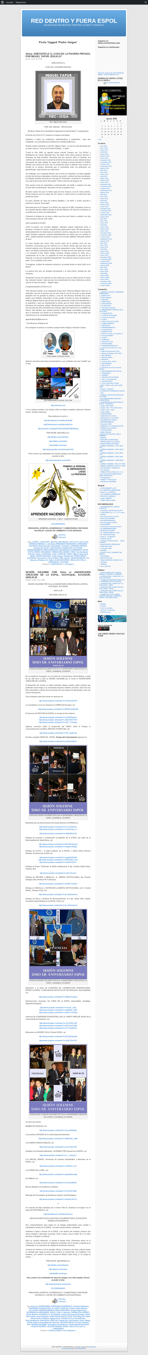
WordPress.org (105, 612)
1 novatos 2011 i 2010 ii (109, 361)
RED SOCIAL (65, 558)
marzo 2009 (105, 275)
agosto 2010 (105, 241)
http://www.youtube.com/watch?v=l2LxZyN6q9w (58, 1130)
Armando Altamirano (81, 1306)
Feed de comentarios (108, 610)
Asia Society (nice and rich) (109, 516)
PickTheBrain (105, 556)
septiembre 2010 (106, 239)
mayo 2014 (104, 150)
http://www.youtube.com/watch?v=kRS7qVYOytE (58, 1026)
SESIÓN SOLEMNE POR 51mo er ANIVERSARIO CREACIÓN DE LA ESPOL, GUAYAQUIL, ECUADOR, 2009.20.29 (58, 575)
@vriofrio (54, 542)
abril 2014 (104, 152)
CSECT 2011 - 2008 (107, 410)
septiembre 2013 (106, 166)
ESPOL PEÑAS (34, 552)
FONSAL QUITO (106, 538)
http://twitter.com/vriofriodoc (58, 437)
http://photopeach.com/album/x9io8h (58, 420)
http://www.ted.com (58, 405)
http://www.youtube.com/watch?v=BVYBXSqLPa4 (58, 844)
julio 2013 (104, 170)
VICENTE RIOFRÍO (61, 560)
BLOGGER (56, 546)
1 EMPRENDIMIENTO (108, 327)
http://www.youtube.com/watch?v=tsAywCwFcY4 (58, 1199)
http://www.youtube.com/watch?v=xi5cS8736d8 (58, 1191)
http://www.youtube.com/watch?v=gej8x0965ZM (58, 858)
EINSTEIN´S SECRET (108, 530)
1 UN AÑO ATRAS (106, 381)
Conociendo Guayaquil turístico (111, 526)
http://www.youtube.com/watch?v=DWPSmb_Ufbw (58, 1139)
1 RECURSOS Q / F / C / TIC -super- (113, 512)
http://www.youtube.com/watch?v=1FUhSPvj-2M (58, 1023)
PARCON (54, 1320)
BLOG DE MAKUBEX (108, 518)
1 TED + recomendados (108, 379)
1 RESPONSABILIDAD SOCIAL (111, 371)
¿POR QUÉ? (45, 542)
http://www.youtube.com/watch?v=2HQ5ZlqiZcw (58, 717)
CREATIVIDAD (56, 548)
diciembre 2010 (106, 233)
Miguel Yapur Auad (80, 554)
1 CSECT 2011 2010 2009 (109, 321)
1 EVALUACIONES (107, 335)
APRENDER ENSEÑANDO (66, 544)
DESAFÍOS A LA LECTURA (110, 418)
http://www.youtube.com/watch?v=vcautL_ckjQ (58, 1008)
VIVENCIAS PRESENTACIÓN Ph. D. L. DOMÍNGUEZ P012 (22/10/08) (112, 580)
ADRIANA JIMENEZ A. (37, 544)
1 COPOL (104, 319)
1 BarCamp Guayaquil (108, 308)
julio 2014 (104, 146)
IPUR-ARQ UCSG (106, 546)
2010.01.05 (74, 542)
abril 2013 (104, 176)
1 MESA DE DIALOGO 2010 (110, 351)
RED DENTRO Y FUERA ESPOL (74, 21)
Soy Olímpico (105, 470)
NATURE (103, 550)
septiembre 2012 (106, 190)
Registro (103, 604)
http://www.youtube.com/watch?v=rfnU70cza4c (58, 873)
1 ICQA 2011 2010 (107, 341)
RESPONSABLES (78, 558)
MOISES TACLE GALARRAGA (73, 1318)
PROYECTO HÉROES (108, 496)
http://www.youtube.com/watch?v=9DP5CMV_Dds (58, 860)
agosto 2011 (105, 217)
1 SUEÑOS (104, 375)
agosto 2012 (105, 192)
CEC (102, 393)
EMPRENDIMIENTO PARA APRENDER (42, 550)
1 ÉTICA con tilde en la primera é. (112, 333)
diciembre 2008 (106, 281)
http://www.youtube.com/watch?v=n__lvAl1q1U (58, 1155)
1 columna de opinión (108, 317)
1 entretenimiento (106, 329)
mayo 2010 (104, 247)
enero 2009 (104, 279)
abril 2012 (104, 200)
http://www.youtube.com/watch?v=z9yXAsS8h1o (58, 741)
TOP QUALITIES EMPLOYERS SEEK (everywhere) (110, 474)
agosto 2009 (105, 265)
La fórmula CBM (106, 548)
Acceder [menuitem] (10, 2)
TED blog (104, 562)
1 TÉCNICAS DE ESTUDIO (110, 377)
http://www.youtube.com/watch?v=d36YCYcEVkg (58, 1013)
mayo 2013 (104, 174)
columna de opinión (41, 548)
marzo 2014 (105, 154)
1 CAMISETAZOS (106, 313)
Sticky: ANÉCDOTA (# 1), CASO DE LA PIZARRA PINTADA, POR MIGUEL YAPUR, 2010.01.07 (58, 55)
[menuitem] (2, 2)
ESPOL (85, 550)
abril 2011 (104, 225)
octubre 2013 (105, 164)
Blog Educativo (45, 546)
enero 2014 (104, 158)
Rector (29, 1322)
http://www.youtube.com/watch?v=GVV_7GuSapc (58, 722)
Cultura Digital (105, 412)
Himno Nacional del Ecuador (73, 1314)
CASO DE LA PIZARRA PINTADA (74, 546)
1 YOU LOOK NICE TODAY (110, 383)
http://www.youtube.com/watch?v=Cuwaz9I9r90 (58, 1183)
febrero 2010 (105, 253)
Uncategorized (105, 477)
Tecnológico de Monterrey (57, 1325)
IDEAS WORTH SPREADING (110, 544)
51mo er (34, 1306)
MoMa (32, 556)
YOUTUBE (64, 562)
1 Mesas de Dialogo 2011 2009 (111, 353)
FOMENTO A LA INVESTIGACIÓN (112, 426)
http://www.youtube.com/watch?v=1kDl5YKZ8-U (58, 862)
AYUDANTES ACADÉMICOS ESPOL (112, 391)
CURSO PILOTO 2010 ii (109, 416)
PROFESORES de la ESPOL (110, 442)
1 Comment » (68, 564)
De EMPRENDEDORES (108, 528)
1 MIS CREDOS (106, 355)
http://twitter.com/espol (58, 445)
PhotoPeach (68, 556)
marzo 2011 (104, 227)
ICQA (54, 554)
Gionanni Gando (34, 554)
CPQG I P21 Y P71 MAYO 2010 (111, 408)
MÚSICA (103, 438)
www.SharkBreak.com (111, 74)
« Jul (99, 139)
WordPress (92, 1347)
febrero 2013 (105, 180)
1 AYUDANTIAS (106, 306)
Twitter (51, 560)
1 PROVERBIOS (106, 363)
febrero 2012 (105, 204)
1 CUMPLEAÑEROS (107, 323)
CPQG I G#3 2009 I (107, 406)
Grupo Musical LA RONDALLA (38, 1314)
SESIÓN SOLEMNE (39, 1325)
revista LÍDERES (106, 498)
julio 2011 (104, 219)
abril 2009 (104, 273)
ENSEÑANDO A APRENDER (70, 550)
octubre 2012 (105, 188)
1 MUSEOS (104, 359)
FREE (73, 552)
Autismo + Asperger (106, 389)
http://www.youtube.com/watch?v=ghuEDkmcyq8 (58, 1174)
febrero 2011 (105, 229)
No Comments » (69, 1331)
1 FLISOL (104, 337)
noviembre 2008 (106, 283)
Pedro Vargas (57, 556)
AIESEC (103, 514)
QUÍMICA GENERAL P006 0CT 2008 (113, 466)
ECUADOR (78, 548)
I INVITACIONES (106, 430)
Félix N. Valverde (63, 1312)
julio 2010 (104, 243)
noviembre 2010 (106, 235)
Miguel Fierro (55, 1318)
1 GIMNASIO (105, 339)
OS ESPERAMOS (58, 524)
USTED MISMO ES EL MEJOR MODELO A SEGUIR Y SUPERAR (110, 573)
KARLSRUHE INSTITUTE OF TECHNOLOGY (67, 1316)
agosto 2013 (105, 168)
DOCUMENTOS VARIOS (109, 420)
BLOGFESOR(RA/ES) (108, 520)
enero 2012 (104, 206)
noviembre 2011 (106, 210)
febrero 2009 (105, 277)
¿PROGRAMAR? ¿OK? (108, 488)
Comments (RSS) (80, 1348)
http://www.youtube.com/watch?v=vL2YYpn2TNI (58, 1147)
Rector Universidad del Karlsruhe (46, 1322)
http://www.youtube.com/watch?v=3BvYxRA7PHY (58, 720)
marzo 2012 (105, 202)
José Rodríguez (43, 1316)
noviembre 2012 (106, 186)
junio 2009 (104, 269)
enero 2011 (104, 231)
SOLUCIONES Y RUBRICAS (110, 468)
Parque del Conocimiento (69, 1320)
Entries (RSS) (66, 1348)
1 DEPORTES (105, 325)
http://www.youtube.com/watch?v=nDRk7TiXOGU (58, 884)
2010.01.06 (83, 542)
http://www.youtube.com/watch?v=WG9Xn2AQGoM (58, 709)
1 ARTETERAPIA (106, 303)
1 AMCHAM (104, 299)
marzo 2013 (105, 178)
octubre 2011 (105, 212)
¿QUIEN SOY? (106, 295)
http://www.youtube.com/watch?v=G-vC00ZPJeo (58, 827)
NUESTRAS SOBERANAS (109, 440)
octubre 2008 (105, 285)
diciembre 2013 (106, 160)
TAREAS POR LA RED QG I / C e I (112, 472)
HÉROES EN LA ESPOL (109, 428)
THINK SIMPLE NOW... (108, 500)
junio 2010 (104, 245)
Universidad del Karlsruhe (79, 1325)
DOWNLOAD (67, 548)
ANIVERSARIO (44, 1306)
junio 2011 (104, 221)
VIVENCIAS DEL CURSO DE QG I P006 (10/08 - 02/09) (111, 591)
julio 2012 (104, 194)
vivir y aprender (106, 566)
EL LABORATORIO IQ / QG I (110, 532)
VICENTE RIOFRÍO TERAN (57, 1327)
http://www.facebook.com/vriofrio (58, 460)
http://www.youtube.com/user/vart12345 (58, 449)
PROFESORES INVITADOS (110, 444)
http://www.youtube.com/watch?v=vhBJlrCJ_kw (58, 1166)
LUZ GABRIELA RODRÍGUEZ (110, 494)
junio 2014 (104, 148)
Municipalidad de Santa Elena (37, 1320)
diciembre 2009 (106, 257)
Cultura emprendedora (78, 1308)
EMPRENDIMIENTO (107, 422)
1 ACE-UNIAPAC (106, 297)
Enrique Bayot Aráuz (79, 1310)
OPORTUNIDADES (43, 556)
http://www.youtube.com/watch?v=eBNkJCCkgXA (58, 997)
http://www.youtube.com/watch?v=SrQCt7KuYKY (58, 1041)
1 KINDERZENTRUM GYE (109, 346)
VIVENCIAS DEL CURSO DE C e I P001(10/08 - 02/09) (111, 584)
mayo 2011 (104, 223)
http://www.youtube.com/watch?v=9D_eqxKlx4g (58, 733)
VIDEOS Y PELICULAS (108, 479)
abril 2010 (104, 249)
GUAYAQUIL (47, 554)
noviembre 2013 (106, 162)
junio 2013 (104, 172)
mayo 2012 (104, 198)
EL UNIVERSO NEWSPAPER (110, 490)
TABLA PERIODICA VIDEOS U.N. (112, 560)
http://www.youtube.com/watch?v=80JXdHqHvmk (58, 1036)
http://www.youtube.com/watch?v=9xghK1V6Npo (58, 847)
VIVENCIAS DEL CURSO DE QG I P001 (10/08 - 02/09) (111, 587)
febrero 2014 (105, 156)
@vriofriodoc (64, 542)
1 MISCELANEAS (55, 1331)
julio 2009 (104, 267)
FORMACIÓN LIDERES (60, 552)
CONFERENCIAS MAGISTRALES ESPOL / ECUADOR (111, 403)
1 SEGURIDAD (106, 373)
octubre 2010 (105, 237)
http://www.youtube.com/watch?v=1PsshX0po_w (58, 829)
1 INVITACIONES (106, 343)
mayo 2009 (104, 271)
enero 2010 (104, 255)
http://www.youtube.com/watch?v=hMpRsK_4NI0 (58, 1010)
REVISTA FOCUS (106, 558)
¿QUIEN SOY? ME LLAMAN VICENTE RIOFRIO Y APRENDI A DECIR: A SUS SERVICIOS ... (110, 596)
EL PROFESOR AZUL (108, 534)
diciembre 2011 (106, 208)
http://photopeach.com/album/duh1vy (58, 425)
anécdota (51, 544)
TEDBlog (104, 564)
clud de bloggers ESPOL (109, 522)
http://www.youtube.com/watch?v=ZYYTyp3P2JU (58, 1028)
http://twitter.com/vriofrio (58, 441)
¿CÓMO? (35, 542)
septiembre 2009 (106, 263)
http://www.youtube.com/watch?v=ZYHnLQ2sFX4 (58, 701)
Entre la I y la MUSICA (108, 492)
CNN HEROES (105, 524)
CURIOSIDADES (106, 414)
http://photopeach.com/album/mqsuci (58, 1214)
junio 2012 (104, 196)
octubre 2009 (105, 261)
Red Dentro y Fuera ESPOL (48, 558)
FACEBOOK (46, 552)
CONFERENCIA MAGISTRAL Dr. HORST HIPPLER (48, 1308)
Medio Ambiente (106, 432)
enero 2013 (104, 182)
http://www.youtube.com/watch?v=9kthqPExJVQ (58, 834)
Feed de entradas (107, 608)
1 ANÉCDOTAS (56, 564)
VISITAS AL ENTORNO (108, 481)
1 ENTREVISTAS (106, 331)
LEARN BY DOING (65, 554)
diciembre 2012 (106, 184)
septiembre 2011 (106, 215)
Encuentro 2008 (106, 424)
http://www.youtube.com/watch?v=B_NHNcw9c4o (58, 895)
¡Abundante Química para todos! (112, 510)
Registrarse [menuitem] (21, 2)
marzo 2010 (105, 251)
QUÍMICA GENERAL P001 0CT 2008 (113, 464)
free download (82, 552)
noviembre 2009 (106, 259)
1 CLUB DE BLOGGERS (109, 315)
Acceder (103, 606)
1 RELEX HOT (105, 365)
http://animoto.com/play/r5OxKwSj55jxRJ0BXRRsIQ (58, 429)
